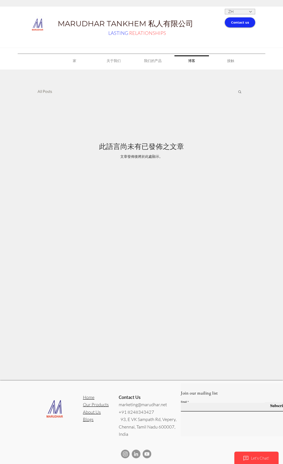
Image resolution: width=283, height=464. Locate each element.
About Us (92, 412)
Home (88, 397)
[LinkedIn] (136, 454)
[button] (240, 22)
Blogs (88, 419)
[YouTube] (147, 454)
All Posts (45, 91)
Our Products (96, 404)
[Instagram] (125, 454)
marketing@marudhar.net (143, 404)
